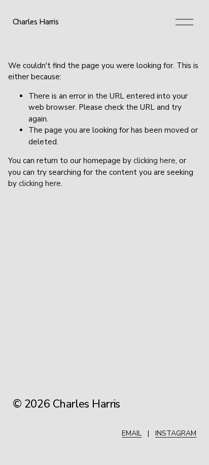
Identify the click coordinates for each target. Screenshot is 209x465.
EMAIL (132, 433)
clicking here (154, 161)
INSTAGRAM (175, 433)
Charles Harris (36, 22)
